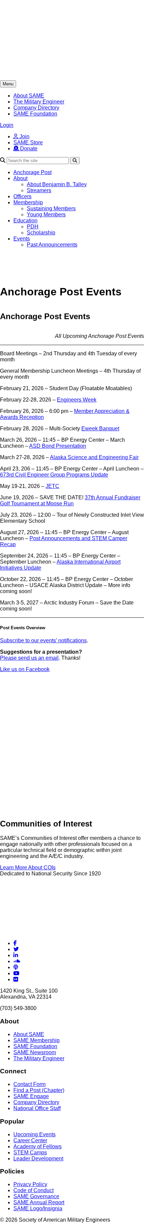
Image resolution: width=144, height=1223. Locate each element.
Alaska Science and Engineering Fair (94, 457)
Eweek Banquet (100, 428)
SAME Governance (36, 1196)
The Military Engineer (38, 101)
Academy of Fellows (37, 1146)
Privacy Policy (30, 1184)
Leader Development (38, 1158)
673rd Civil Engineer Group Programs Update (54, 475)
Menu (8, 83)
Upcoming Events (34, 1134)
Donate (28, 148)
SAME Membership (36, 1040)
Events (21, 238)
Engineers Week (76, 400)
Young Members (46, 214)
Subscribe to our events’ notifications (43, 640)
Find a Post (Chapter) (38, 1090)
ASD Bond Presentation (57, 446)
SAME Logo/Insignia (37, 1208)
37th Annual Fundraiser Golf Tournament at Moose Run (70, 500)
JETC (52, 486)
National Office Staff (37, 1108)
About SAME (28, 95)
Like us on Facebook (25, 669)
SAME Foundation (35, 114)
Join (23, 136)
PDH (33, 226)
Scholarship (41, 232)
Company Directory (36, 108)
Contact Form (29, 1084)
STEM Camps (30, 1152)
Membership (28, 202)
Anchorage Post (32, 172)
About (20, 178)
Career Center (30, 1140)
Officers (22, 196)
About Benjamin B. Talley (57, 184)
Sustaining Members (51, 208)
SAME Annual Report (38, 1202)
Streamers (39, 190)
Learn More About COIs (28, 867)
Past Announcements (52, 244)
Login (6, 125)
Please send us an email (29, 658)
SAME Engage (31, 1096)
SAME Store (28, 142)
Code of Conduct (33, 1190)
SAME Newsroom (34, 1052)
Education (25, 220)
